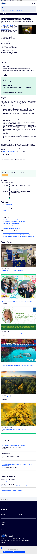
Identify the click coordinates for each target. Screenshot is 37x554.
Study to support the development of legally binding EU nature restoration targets (18, 234)
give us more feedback (14, 499)
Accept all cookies (7, 551)
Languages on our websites (15, 540)
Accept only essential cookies (18, 551)
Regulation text (22, 189)
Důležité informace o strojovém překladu (16, 10)
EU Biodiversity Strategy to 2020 (9, 213)
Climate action (3, 526)
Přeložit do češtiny (6, 10)
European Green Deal (7, 210)
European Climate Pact (5, 529)
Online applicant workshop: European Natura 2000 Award (13, 445)
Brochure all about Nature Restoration (10, 226)
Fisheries (2, 524)
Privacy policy (27, 540)
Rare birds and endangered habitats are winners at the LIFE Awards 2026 (17, 301)
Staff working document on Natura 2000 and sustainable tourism (14, 481)
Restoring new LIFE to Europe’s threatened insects (12, 270)
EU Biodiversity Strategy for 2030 (9, 212)
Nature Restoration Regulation (8, 25)
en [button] (33, 3)
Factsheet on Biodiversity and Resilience (10, 225)
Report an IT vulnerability (5, 540)
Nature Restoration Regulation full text (10, 219)
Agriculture (3, 522)
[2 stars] (2, 499)
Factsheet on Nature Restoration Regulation (11, 223)
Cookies (22, 540)
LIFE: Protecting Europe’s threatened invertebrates (11, 490)
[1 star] (2, 499)
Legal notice (3, 542)
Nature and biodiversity (7, 204)
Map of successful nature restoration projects (11, 228)
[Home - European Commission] (4, 3)
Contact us (25, 538)
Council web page (15, 189)
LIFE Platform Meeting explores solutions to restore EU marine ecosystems (17, 365)
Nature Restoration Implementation (9, 151)
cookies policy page (17, 547)
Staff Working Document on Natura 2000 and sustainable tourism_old (15, 485)
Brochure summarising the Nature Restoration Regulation (14, 221)
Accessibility (21, 516)
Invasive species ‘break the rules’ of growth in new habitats (14, 429)
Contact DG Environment (5, 516)
